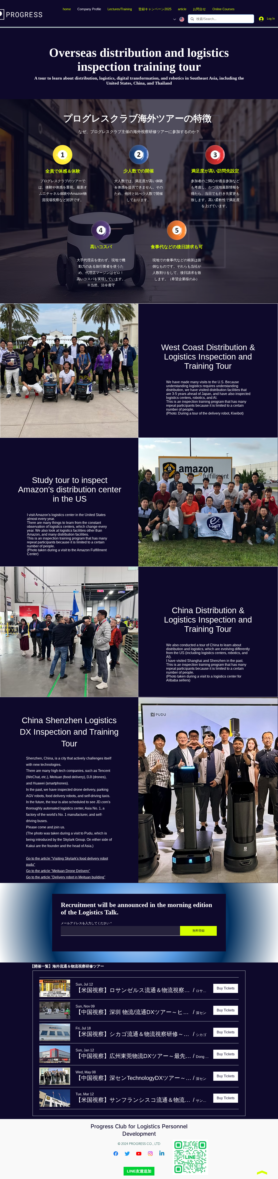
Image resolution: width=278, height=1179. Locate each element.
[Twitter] (127, 1154)
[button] (133, 990)
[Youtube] (139, 1154)
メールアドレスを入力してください (85, 923)
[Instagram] (150, 1154)
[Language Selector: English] (178, 19)
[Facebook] (116, 1154)
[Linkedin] (162, 1154)
